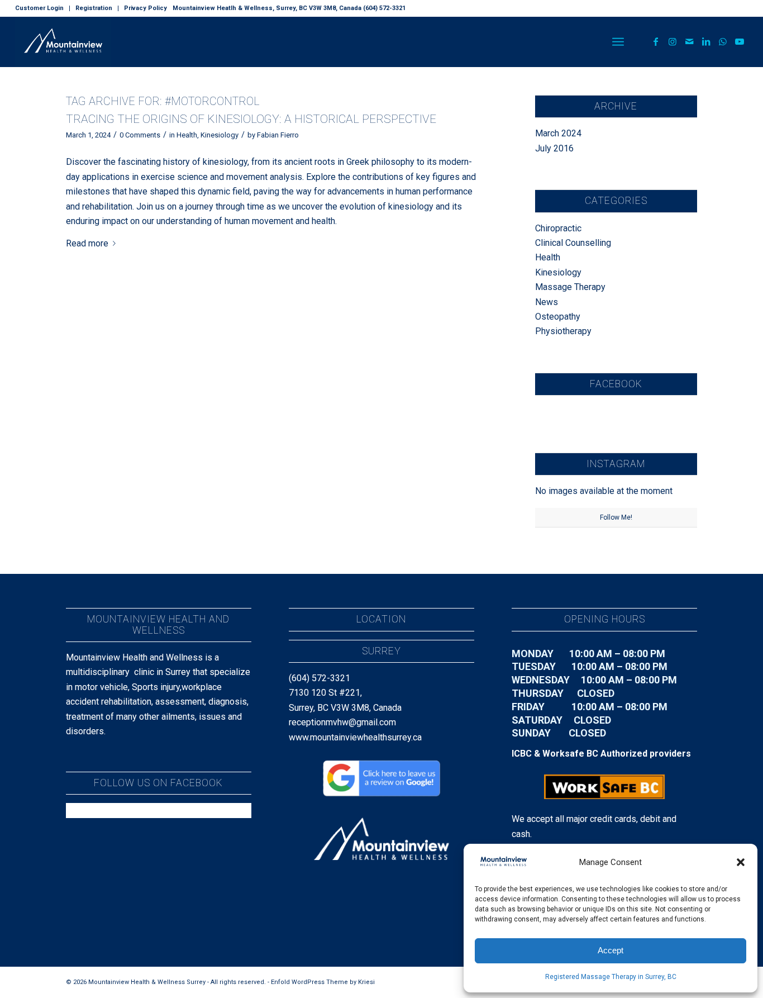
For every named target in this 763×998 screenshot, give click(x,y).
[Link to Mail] (689, 41)
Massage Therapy (570, 287)
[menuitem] (42, 8)
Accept (610, 950)
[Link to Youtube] (739, 41)
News (546, 302)
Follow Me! (616, 517)
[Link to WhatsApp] (722, 41)
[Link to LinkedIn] (706, 41)
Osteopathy (557, 316)
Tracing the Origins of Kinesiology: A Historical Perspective (251, 119)
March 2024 (558, 133)
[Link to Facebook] (655, 41)
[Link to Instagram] (672, 41)
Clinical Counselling (573, 242)
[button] (740, 862)
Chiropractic (558, 228)
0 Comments (140, 135)
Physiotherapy (563, 331)
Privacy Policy (145, 8)
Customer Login (39, 8)
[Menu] (618, 42)
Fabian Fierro (278, 135)
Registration (93, 8)
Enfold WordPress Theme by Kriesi (323, 982)
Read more (87, 243)
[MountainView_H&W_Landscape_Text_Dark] (63, 42)
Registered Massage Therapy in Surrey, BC (610, 977)
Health (187, 135)
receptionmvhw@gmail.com (342, 722)
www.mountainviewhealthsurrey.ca (355, 737)
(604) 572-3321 (319, 678)
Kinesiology (220, 135)
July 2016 (554, 148)
